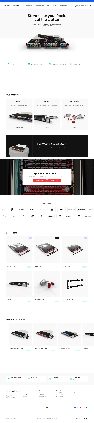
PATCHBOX (25, 394)
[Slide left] (44, 355)
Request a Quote (79, 5)
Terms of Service (59, 396)
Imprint (7, 418)
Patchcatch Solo (26, 399)
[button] (85, 5)
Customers (41, 394)
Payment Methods (59, 392)
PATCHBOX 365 (54, 180)
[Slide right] (49, 355)
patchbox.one (25, 392)
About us (41, 392)
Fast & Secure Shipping (16, 63)
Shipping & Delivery (60, 394)
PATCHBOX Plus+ (40, 180)
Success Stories (42, 396)
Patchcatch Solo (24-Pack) (68, 299)
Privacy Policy (13, 418)
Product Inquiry (76, 392)
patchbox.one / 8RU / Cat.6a (65, 348)
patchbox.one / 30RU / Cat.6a (41, 348)
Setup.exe (9, 299)
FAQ (73, 394)
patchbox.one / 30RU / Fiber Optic (17, 348)
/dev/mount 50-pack (39, 299)
